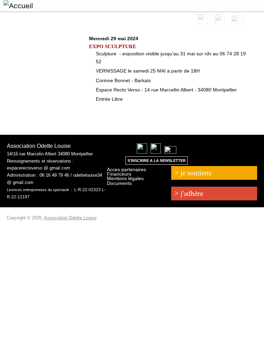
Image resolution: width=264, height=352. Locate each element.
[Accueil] (23, 6)
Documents (119, 183)
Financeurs (119, 174)
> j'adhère (189, 193)
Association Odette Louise (70, 217)
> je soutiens (193, 173)
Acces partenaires (126, 169)
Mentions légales (125, 178)
